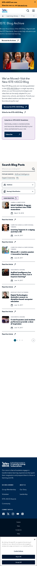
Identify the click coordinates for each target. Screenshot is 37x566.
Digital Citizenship (8, 178)
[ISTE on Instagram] (13, 513)
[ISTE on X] (8, 513)
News (18, 526)
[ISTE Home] (5, 11)
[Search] (28, 10)
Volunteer (5, 494)
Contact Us (18, 530)
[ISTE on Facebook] (3, 513)
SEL (17, 178)
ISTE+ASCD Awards (9, 499)
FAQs (18, 534)
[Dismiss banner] (35, 2)
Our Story (23, 489)
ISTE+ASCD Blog (13, 88)
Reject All (18, 556)
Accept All (18, 562)
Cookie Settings (18, 551)
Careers (18, 522)
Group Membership (9, 489)
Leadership (24, 494)
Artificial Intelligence (22, 174)
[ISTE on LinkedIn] (22, 513)
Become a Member (7, 485)
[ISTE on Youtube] (17, 513)
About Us (23, 485)
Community (6, 504)
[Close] (34, 539)
